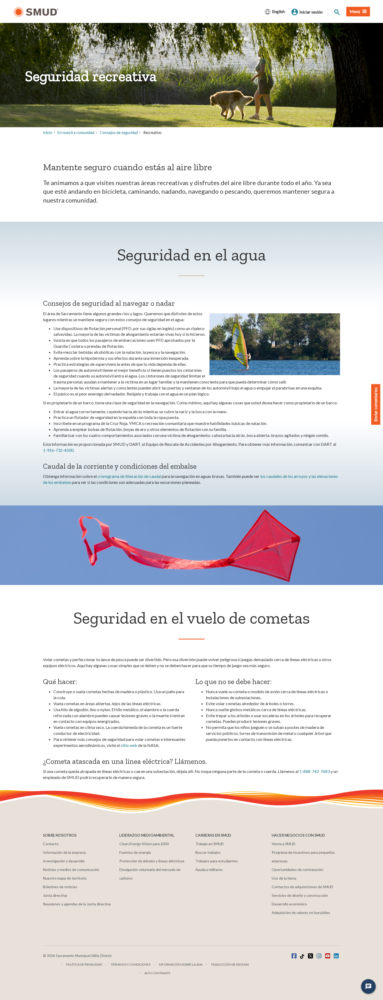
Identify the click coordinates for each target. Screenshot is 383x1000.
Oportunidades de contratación (297, 869)
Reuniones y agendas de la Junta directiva (77, 904)
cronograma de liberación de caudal (129, 476)
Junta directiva (55, 895)
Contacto (51, 844)
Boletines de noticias (60, 887)
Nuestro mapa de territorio (65, 878)
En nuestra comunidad (76, 132)
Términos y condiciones (130, 964)
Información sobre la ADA (180, 964)
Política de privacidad (84, 964)
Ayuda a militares (209, 869)
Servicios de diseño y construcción (300, 895)
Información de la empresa (64, 852)
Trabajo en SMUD (209, 844)
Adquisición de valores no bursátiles (301, 912)
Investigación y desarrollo (64, 861)
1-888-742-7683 (314, 771)
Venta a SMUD (283, 844)
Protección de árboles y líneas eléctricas (151, 861)
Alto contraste (157, 973)
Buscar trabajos (208, 852)
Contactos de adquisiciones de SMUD (302, 887)
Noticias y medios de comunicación (71, 869)
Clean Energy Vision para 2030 (144, 844)
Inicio (47, 132)
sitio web (129, 745)
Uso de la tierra (284, 878)
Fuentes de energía (135, 852)
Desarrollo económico (289, 904)
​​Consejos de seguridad (119, 132)
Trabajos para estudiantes (216, 861)
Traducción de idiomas (230, 964)
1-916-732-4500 (58, 450)
